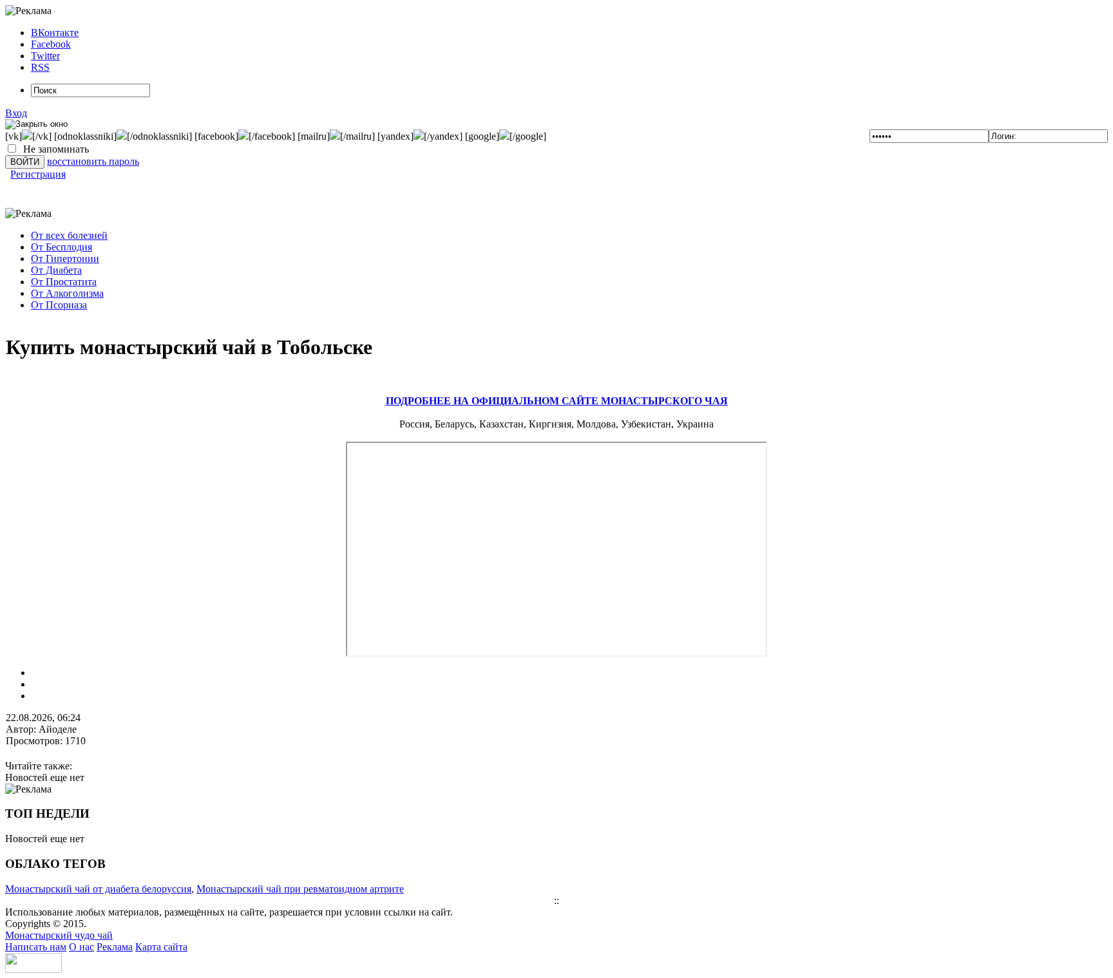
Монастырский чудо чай (59, 935)
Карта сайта (161, 946)
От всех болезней (69, 235)
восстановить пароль (93, 161)
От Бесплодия (61, 246)
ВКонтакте (55, 32)
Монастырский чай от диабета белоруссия (98, 888)
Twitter (45, 55)
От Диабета (56, 270)
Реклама (115, 946)
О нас (81, 946)
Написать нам (35, 946)
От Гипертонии (65, 258)
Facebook (51, 44)
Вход (16, 113)
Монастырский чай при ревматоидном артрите (300, 888)
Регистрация (38, 174)
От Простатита (64, 281)
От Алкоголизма (67, 293)
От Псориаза (59, 304)
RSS (40, 67)
